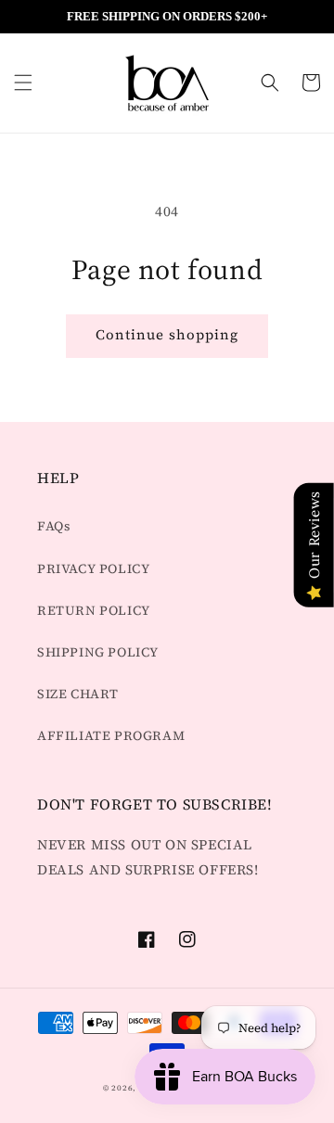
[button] (23, 82)
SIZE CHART (78, 693)
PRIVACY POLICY (93, 568)
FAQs (54, 526)
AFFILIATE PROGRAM (111, 735)
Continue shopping (167, 334)
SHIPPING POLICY (98, 652)
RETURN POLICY (93, 610)
